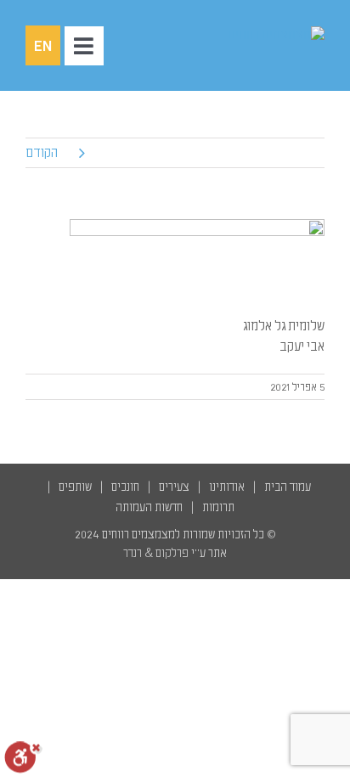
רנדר (132, 553)
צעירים (174, 487)
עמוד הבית (287, 487)
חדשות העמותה (149, 507)
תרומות (218, 507)
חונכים (125, 487)
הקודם (41, 153)
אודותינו (227, 487)
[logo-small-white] (276, 34)
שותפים (75, 487)
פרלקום (172, 553)
